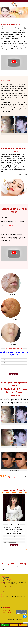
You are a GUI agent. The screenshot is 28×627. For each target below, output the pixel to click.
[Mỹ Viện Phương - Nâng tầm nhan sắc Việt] (14, 4)
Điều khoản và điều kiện (7, 612)
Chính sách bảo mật (6, 607)
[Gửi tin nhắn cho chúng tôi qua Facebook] (25, 616)
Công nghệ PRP (10, 225)
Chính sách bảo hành (6, 610)
